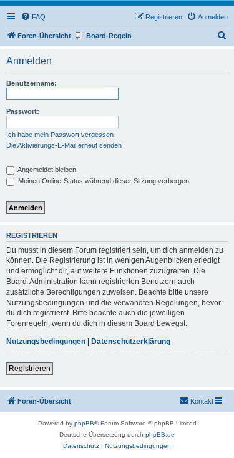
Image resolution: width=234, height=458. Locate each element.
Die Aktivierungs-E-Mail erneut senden (64, 145)
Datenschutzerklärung (130, 341)
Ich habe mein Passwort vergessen (60, 134)
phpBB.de (160, 434)
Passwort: (22, 111)
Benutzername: (31, 83)
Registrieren (30, 368)
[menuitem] (33, 16)
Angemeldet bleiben (46, 169)
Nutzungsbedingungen (45, 341)
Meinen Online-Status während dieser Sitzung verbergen (102, 181)
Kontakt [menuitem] (201, 401)
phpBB (84, 423)
